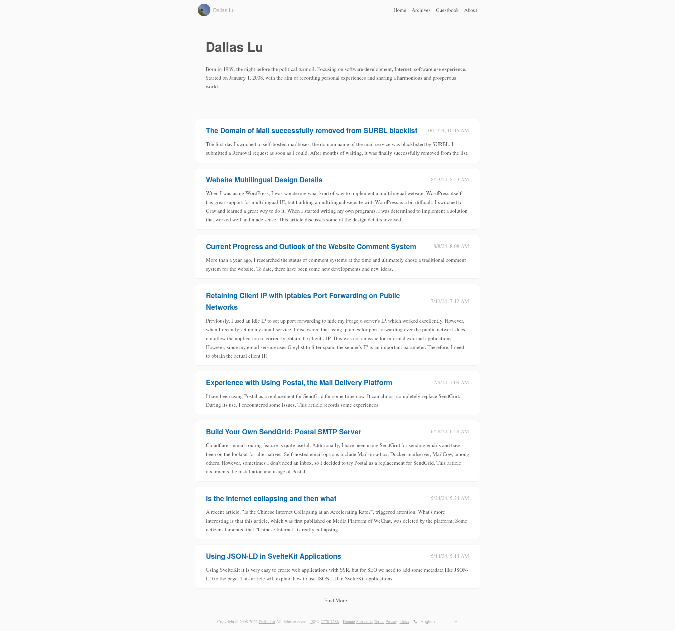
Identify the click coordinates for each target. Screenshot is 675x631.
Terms (379, 621)
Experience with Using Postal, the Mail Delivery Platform (299, 382)
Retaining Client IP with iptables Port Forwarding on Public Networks (303, 301)
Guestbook (447, 9)
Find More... (337, 600)
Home (399, 9)
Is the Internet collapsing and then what (271, 498)
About (470, 9)
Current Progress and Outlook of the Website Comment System (311, 246)
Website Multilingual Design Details (264, 179)
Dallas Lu (267, 621)
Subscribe (364, 621)
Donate (349, 621)
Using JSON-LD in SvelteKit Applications (273, 556)
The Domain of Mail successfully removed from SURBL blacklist (311, 130)
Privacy (391, 621)
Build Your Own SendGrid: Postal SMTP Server (283, 431)
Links (404, 621)
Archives (421, 9)
